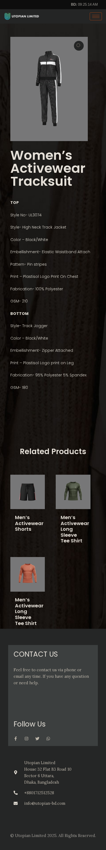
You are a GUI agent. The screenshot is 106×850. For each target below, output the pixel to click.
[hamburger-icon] (96, 16)
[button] (79, 46)
